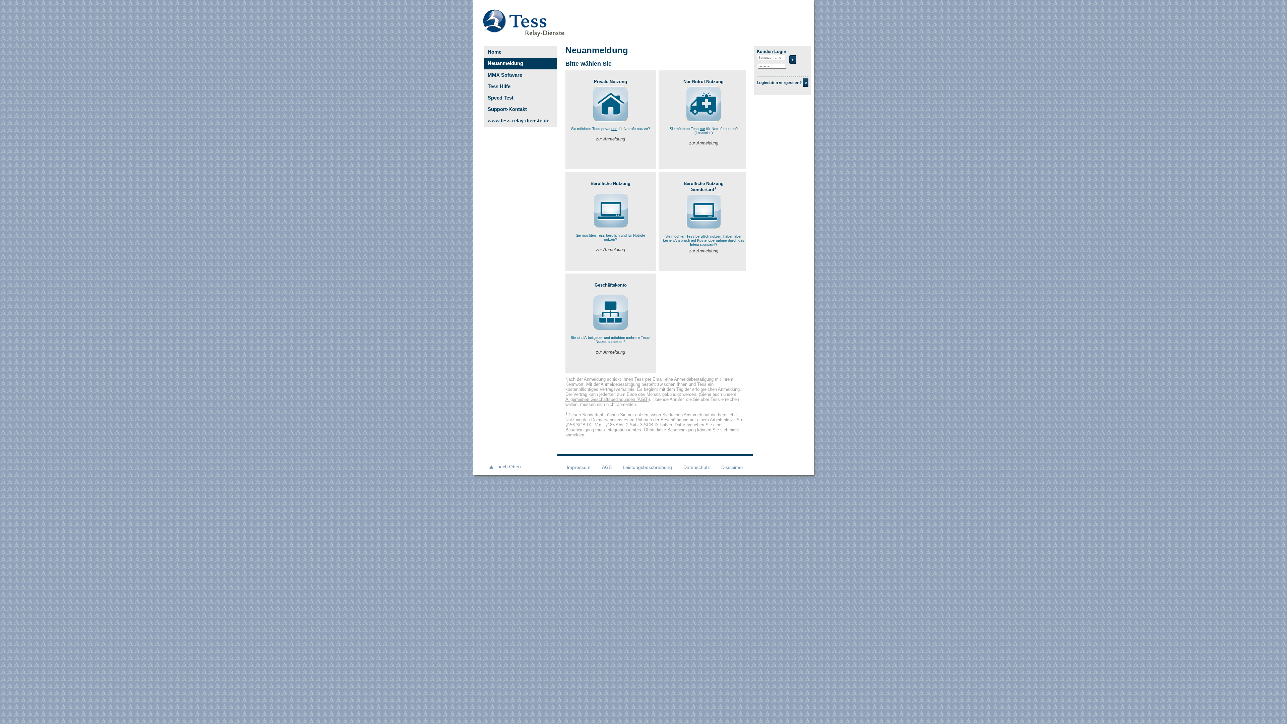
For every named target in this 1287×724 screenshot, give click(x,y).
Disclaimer (732, 467)
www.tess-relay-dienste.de (518, 120)
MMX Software (505, 75)
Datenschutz (696, 467)
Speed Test (500, 98)
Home (494, 52)
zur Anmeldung (610, 138)
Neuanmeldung (505, 63)
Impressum (579, 467)
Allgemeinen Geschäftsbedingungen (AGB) (607, 399)
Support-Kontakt (507, 109)
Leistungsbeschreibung (647, 467)
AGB (607, 467)
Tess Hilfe (499, 86)
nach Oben (509, 466)
